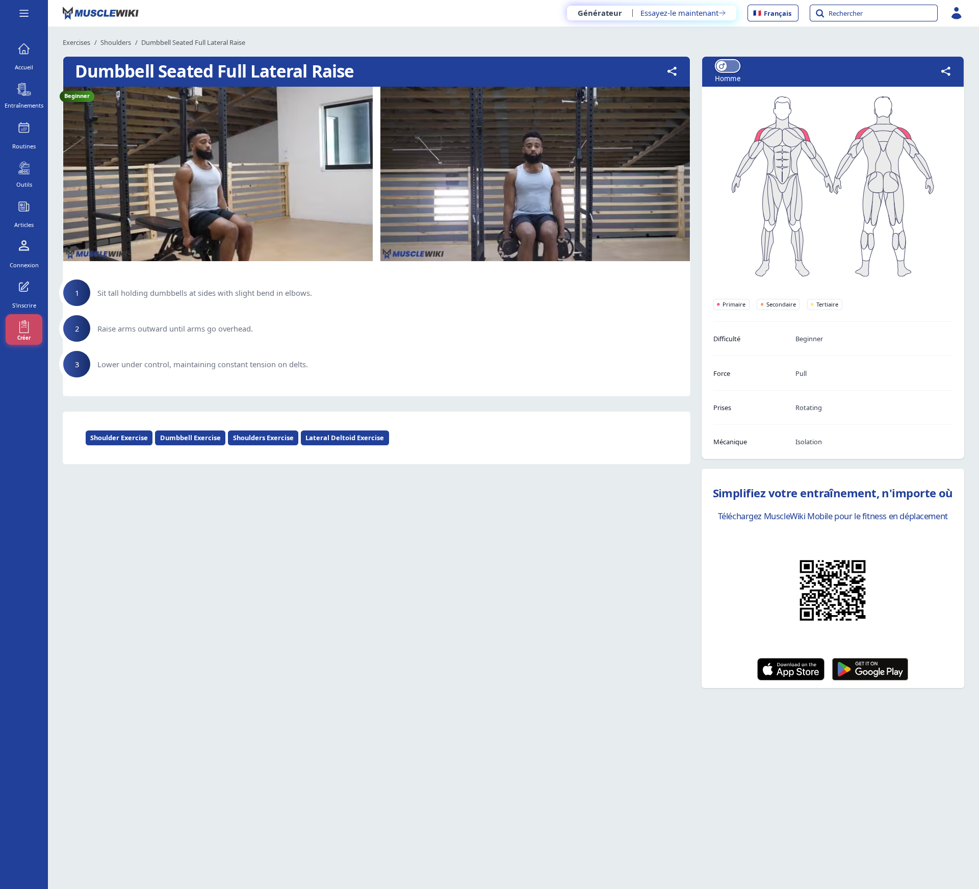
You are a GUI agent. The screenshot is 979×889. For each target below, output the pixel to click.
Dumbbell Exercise (190, 437)
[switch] (727, 66)
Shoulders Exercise (263, 437)
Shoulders (115, 42)
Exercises (76, 42)
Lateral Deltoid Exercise (344, 437)
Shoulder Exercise (119, 437)
